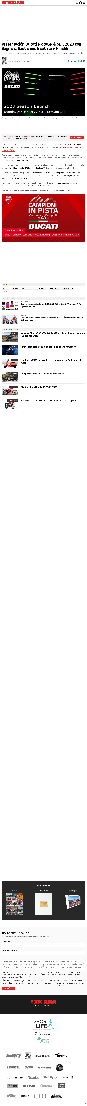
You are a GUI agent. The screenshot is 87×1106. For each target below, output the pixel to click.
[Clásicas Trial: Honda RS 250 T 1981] (10, 390)
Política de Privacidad (63, 964)
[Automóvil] (13, 1067)
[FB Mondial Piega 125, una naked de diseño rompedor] (10, 350)
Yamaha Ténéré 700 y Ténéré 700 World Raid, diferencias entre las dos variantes (53, 334)
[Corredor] (15, 1077)
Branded (15, 333)
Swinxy (4, 65)
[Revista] (14, 904)
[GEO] (40, 1096)
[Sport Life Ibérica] (43, 1024)
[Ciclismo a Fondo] (12, 1085)
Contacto (29, 1009)
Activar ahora (76, 137)
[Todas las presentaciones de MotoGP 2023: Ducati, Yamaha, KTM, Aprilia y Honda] (10, 306)
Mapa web (57, 1009)
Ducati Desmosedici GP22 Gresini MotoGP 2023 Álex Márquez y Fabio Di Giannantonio (52, 318)
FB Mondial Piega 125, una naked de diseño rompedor (48, 347)
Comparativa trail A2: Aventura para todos (42, 373)
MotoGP (5, 40)
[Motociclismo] (13, 2)
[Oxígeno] (46, 1086)
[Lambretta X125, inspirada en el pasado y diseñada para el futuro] (10, 363)
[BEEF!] (25, 1096)
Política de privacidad (40, 1009)
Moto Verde (14, 387)
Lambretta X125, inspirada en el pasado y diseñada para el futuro (51, 361)
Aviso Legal (52, 964)
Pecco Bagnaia (39, 288)
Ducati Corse (26, 288)
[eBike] (11, 1096)
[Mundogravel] (56, 1096)
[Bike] (29, 1086)
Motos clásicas (13, 400)
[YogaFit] (66, 1077)
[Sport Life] (59, 1068)
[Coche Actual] (28, 1056)
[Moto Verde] (28, 1067)
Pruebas (15, 373)
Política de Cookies (77, 964)
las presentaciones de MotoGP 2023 (51, 144)
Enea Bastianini (53, 288)
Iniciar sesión (80, 2)
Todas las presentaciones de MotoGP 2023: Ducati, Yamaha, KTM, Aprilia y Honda (51, 305)
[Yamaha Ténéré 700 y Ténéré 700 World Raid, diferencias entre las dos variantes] (10, 337)
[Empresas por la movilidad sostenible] (43, 1040)
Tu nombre (6, 941)
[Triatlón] (33, 1077)
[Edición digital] (73, 901)
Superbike (15, 288)
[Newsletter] (43, 904)
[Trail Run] (50, 1077)
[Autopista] (13, 1055)
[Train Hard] (61, 1085)
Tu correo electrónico (9, 950)
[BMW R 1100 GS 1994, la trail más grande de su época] (10, 404)
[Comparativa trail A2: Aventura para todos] (10, 377)
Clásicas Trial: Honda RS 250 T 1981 (39, 387)
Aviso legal (50, 1009)
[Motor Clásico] (60, 1056)
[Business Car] (42, 1056)
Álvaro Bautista (67, 288)
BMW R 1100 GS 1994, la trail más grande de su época (48, 400)
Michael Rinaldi (8, 292)
